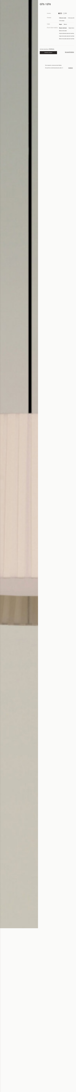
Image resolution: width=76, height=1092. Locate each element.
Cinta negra (61, 20)
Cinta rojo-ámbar (71, 18)
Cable (48, 24)
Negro (60, 24)
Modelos (49, 13)
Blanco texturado (63, 30)
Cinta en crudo (62, 18)
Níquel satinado (63, 28)
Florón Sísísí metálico (52, 27)
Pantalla (49, 17)
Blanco (65, 24)
